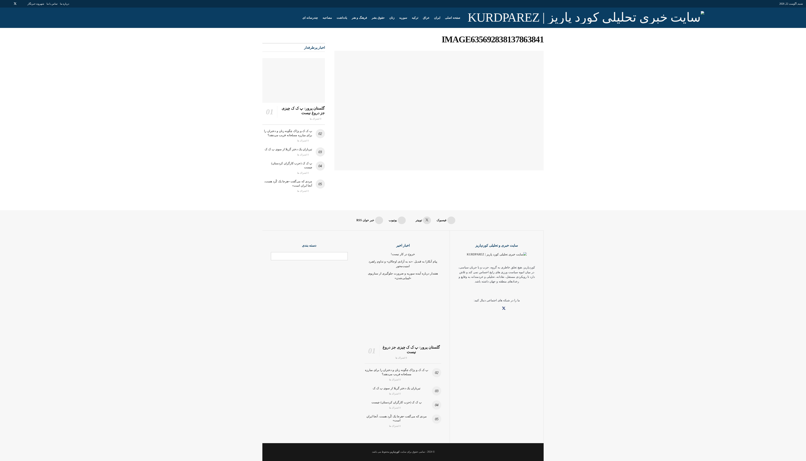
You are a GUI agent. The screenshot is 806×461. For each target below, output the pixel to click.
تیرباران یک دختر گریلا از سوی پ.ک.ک (288, 149)
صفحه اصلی (452, 17)
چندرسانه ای (310, 17)
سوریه (403, 17)
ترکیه (415, 17)
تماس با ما (52, 3)
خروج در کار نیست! (403, 254)
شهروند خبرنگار (35, 3)
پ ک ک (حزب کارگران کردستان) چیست (396, 402)
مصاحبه (327, 17)
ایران (437, 17)
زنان (392, 17)
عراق (426, 17)
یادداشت (342, 17)
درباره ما (64, 3)
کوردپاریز (395, 451)
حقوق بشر (378, 17)
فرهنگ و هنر (359, 17)
